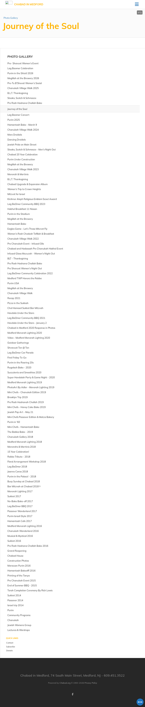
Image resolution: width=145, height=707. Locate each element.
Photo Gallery (11, 17)
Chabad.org (65, 683)
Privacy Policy (91, 683)
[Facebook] (72, 694)
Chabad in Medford (28, 4)
